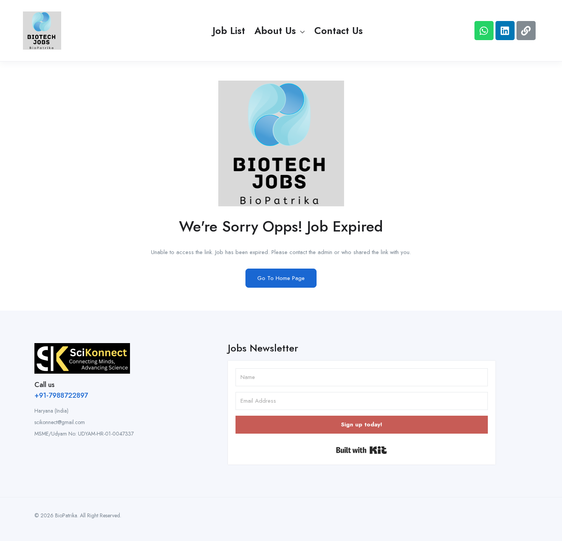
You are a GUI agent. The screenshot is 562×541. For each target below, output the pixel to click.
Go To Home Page (281, 278)
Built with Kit (361, 450)
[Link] (526, 30)
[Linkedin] (505, 30)
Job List (229, 30)
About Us (276, 30)
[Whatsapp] (484, 30)
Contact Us (338, 30)
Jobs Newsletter (263, 348)
